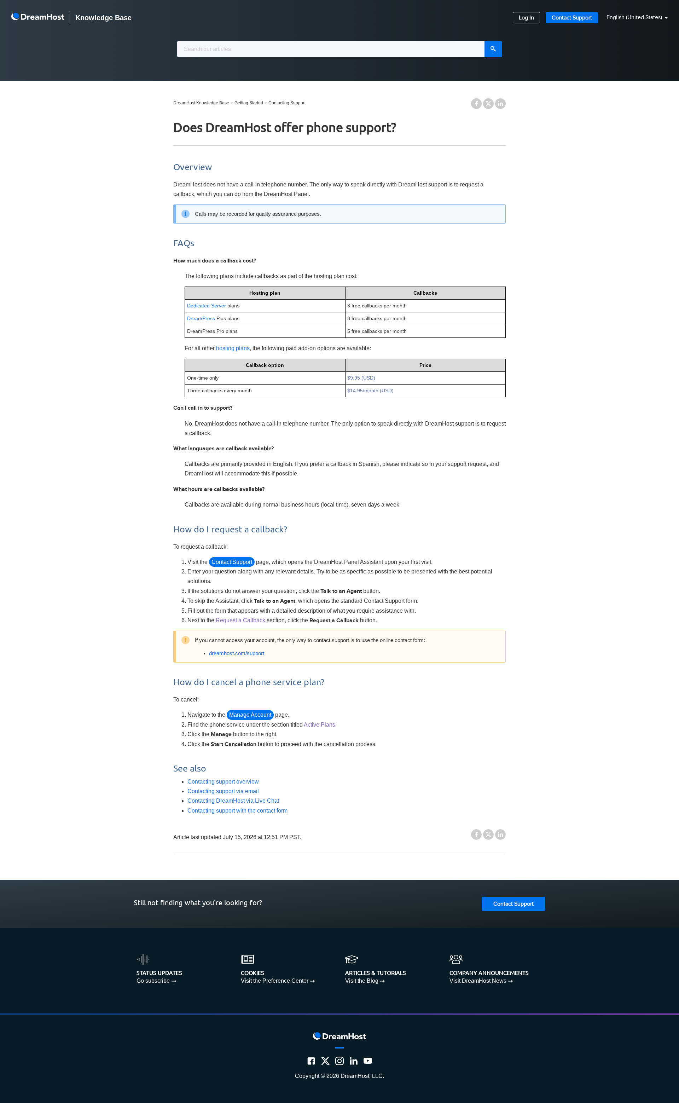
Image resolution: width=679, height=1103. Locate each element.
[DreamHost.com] (37, 17)
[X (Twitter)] (325, 1061)
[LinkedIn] (354, 1061)
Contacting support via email (223, 791)
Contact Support (572, 18)
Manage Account (250, 715)
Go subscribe (153, 981)
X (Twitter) (488, 103)
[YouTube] (368, 1061)
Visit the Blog (361, 981)
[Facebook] (311, 1061)
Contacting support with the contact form (237, 811)
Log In (526, 18)
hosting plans (233, 348)
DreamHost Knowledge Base (201, 102)
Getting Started (248, 102)
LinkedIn (500, 103)
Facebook (476, 103)
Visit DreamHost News (477, 981)
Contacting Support (287, 102)
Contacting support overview (223, 782)
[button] (633, 17)
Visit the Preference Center (274, 981)
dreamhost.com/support (236, 653)
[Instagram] (339, 1061)
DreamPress (201, 318)
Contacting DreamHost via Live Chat (233, 801)
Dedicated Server (206, 305)
